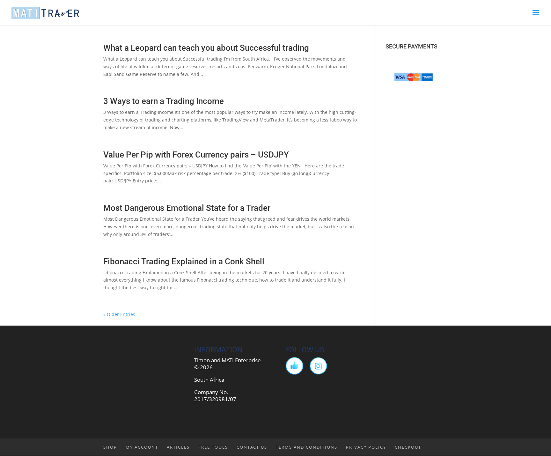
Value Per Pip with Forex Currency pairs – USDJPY (196, 154)
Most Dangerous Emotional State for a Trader (186, 208)
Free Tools (213, 447)
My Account (142, 447)
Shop (110, 447)
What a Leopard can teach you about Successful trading (206, 48)
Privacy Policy (366, 447)
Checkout (408, 447)
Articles (178, 447)
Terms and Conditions (306, 447)
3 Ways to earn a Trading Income (163, 101)
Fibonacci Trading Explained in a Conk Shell (183, 261)
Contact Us (252, 447)
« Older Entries (119, 314)
